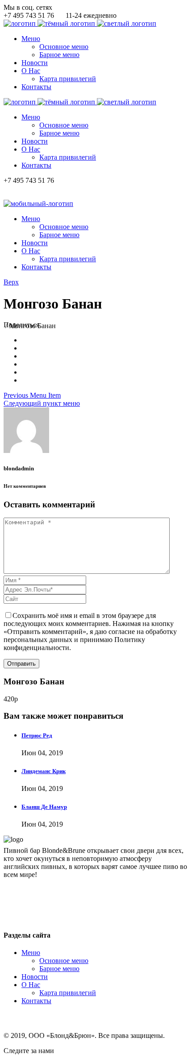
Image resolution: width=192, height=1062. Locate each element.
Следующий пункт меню (42, 403)
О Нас (30, 984)
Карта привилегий (67, 992)
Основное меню (63, 960)
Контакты (36, 1000)
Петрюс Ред (36, 735)
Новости (34, 976)
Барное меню (59, 968)
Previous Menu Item (32, 395)
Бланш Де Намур (44, 806)
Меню (30, 952)
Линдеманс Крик (43, 771)
